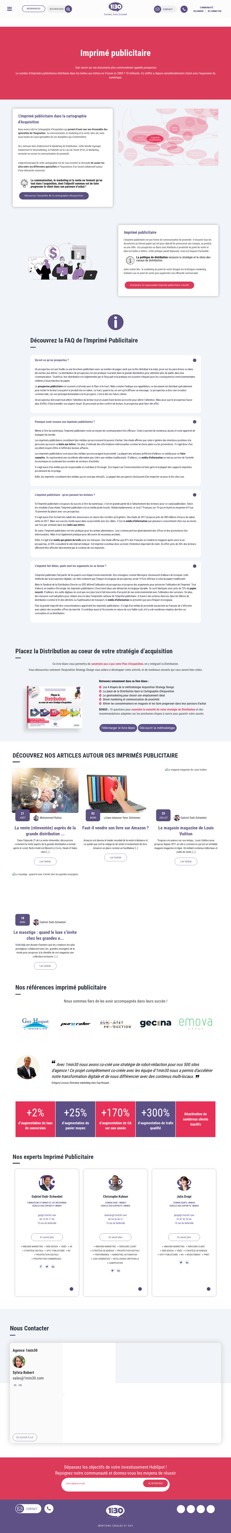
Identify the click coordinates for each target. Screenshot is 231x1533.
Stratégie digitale (33, 1250)
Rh (69, 1250)
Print (207, 1254)
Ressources (33, 8)
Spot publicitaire (55, 1250)
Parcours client (127, 1246)
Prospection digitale (47, 1254)
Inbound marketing (33, 1246)
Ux (71, 1246)
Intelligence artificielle (126, 1258)
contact (168, 9)
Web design (52, 1246)
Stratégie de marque (103, 1250)
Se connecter (214, 11)
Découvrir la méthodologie (157, 728)
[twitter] (191, 1509)
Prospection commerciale (47, 1258)
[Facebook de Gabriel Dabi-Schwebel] (40, 1266)
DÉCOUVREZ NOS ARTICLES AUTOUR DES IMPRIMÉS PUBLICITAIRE (95, 755)
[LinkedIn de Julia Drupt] (187, 1262)
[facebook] (181, 1509)
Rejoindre (198, 11)
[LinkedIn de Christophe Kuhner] (118, 1270)
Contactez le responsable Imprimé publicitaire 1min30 (159, 285)
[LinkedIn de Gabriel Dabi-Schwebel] (53, 1266)
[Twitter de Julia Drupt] (181, 1262)
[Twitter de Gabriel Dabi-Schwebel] (47, 1266)
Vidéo (64, 1246)
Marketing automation (124, 1254)
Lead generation (101, 1258)
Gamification (116, 1263)
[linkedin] (201, 1509)
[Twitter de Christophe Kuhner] (112, 1270)
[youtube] (211, 1509)
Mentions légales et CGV (115, 1525)
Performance (102, 1254)
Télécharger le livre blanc (118, 728)
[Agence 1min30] (115, 8)
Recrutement (194, 1254)
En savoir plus (47, 1237)
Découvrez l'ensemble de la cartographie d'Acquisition (54, 195)
